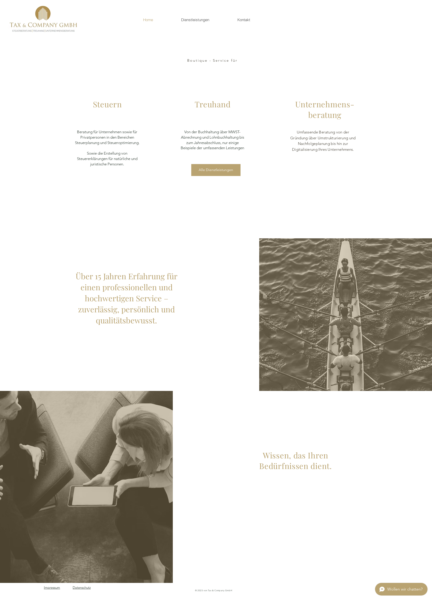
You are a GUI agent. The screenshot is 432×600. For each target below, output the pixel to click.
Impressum (52, 587)
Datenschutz (82, 587)
